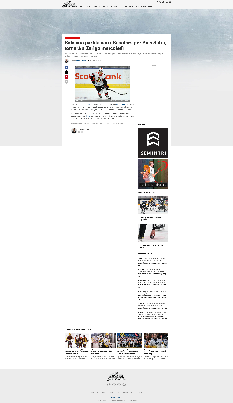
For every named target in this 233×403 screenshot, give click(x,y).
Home (89, 6)
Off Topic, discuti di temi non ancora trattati (153, 246)
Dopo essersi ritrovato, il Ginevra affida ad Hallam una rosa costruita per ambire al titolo (77, 352)
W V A (140, 258)
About (150, 6)
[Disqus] (102, 157)
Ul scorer (141, 269)
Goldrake (141, 280)
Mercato (86, 123)
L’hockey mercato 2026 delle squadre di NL (150, 219)
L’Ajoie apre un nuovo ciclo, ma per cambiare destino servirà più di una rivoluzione (103, 352)
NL (108, 6)
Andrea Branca (81, 61)
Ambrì (95, 6)
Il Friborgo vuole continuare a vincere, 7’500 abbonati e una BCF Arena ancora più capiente (129, 352)
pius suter (107, 123)
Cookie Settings (116, 397)
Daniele (141, 312)
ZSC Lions (120, 123)
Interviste (129, 6)
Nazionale (114, 6)
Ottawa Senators (96, 123)
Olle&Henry (142, 292)
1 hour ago (164, 308)
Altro (143, 6)
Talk (137, 6)
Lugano (102, 6)
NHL (122, 6)
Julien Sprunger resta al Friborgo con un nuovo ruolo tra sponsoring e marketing (155, 352)
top (114, 123)
